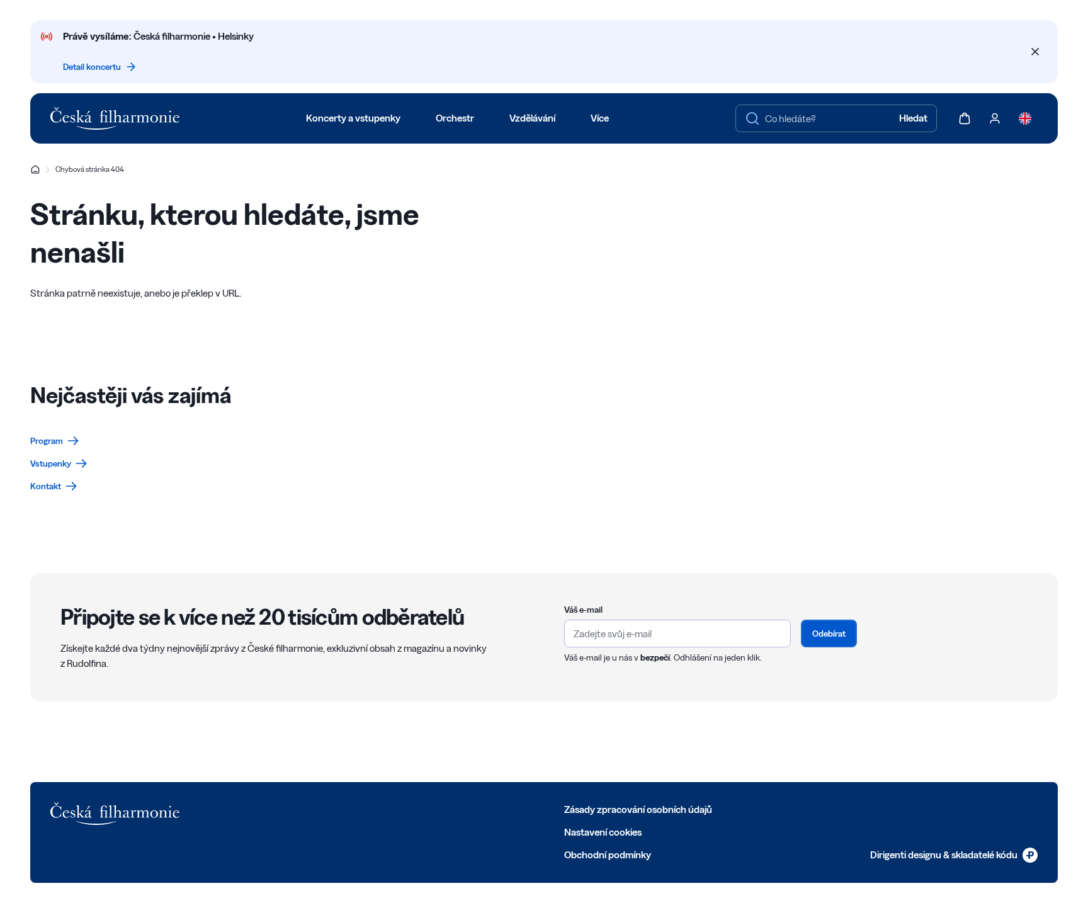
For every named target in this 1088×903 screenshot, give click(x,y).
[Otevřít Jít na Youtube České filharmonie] (332, 808)
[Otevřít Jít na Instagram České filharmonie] (304, 808)
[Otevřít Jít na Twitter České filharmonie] (277, 808)
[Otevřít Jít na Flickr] (388, 808)
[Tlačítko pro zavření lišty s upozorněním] (1035, 51)
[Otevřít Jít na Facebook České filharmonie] (249, 808)
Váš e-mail (583, 610)
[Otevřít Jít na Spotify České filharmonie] (360, 808)
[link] (54, 440)
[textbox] (836, 118)
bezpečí (655, 657)
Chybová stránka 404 (89, 169)
